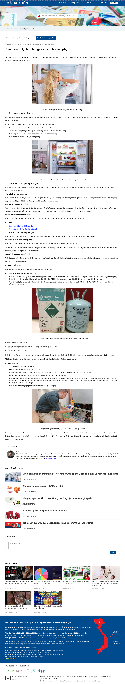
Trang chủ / (9, 29)
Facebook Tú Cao (51, 458)
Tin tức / (16, 29)
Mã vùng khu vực (29, 38)
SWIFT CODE (92, 3)
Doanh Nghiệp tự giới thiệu (28, 29)
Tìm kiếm (83, 16)
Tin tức (103, 3)
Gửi (113, 552)
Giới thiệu (62, 3)
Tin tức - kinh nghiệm (13, 38)
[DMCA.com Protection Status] (10, 659)
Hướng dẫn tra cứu (76, 3)
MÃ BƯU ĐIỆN (17, 3)
